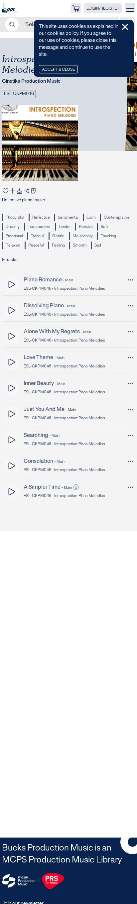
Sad (97, 245)
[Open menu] (130, 8)
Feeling (58, 245)
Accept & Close (58, 69)
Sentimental (68, 217)
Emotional (14, 236)
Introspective (39, 227)
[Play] (11, 284)
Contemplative (117, 217)
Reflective (41, 217)
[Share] (26, 190)
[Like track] (5, 190)
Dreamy (13, 227)
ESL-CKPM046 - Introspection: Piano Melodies (64, 288)
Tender (65, 227)
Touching (108, 236)
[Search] (12, 24)
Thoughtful (15, 217)
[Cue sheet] (33, 190)
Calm (91, 217)
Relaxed (13, 245)
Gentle (58, 236)
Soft (104, 227)
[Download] (19, 190)
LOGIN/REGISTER (102, 8)
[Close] (125, 27)
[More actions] (130, 279)
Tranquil (37, 236)
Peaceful (36, 245)
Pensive (86, 227)
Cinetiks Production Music (31, 81)
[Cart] (76, 8)
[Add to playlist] (12, 190)
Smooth (79, 245)
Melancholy (82, 236)
